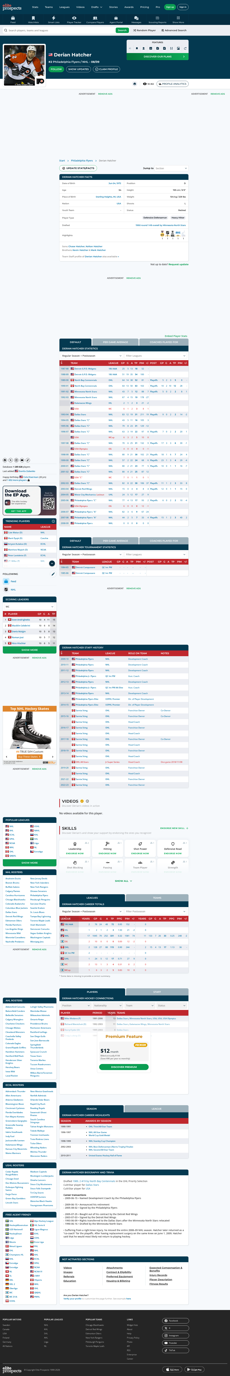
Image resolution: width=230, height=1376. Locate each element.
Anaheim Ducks (13, 878)
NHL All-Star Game (98, 1132)
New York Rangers (39, 887)
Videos (80, 7)
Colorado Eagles (13, 1043)
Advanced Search (176, 30)
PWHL (37, 1296)
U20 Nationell (16, 1229)
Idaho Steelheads (14, 1132)
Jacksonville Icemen (15, 1140)
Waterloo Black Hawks (41, 1201)
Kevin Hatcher (80, 250)
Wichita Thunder (38, 1151)
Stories (113, 7)
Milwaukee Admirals (40, 1015)
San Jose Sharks (38, 903)
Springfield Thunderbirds (36, 1046)
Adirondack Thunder (15, 1091)
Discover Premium (124, 1067)
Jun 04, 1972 (115, 183)
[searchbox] (66, 30)
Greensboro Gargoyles (16, 1120)
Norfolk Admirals (38, 1095)
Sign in (182, 7)
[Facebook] (5, 460)
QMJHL (12, 855)
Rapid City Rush (37, 1104)
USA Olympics (81, 448)
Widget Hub (132, 1325)
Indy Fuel (10, 1136)
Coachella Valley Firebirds (13, 1038)
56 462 (150, 84)
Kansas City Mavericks (16, 1149)
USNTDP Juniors (38, 1196)
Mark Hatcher (98, 250)
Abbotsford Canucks (15, 1006)
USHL (37, 826)
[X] (10, 460)
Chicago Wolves (13, 1027)
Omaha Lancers (38, 1180)
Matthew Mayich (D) (18, 549)
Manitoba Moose (38, 1011)
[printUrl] (134, 84)
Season (92, 1108)
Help (129, 1333)
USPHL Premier (112, 699)
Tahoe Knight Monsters (41, 1126)
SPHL (11, 839)
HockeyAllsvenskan (18, 1225)
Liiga (36, 843)
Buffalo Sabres (13, 887)
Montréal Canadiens (15, 937)
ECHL (43, 544)
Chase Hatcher (76, 246)
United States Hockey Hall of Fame (105, 1155)
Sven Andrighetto (21, 619)
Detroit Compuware (85, 567)
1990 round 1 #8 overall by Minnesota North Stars (161, 225)
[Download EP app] (30, 500)
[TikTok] (28, 460)
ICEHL (12, 1301)
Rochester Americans (40, 1027)
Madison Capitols (38, 1171)
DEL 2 (12, 1284)
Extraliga (38, 851)
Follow (56, 69)
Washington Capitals (40, 937)
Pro (158, 7)
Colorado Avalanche (15, 903)
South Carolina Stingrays (37, 1121)
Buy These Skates (28, 756)
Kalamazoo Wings (14, 1144)
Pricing (144, 7)
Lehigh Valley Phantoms (42, 1006)
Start (62, 160)
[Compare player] (171, 48)
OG (110, 448)
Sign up (170, 7)
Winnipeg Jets (37, 941)
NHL (85, 61)
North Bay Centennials (86, 380)
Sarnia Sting (82, 710)
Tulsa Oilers (36, 1143)
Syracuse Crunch (38, 1051)
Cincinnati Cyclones (15, 1108)
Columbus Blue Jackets (17, 908)
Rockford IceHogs (38, 1032)
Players (92, 991)
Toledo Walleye (37, 1130)
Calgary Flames (13, 891)
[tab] (75, 342)
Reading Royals (37, 1108)
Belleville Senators (14, 1015)
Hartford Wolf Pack (15, 1056)
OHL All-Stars (82, 762)
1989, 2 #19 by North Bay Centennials (94, 1181)
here (128, 1298)
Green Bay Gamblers (15, 1198)
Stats (35, 7)
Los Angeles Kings (14, 929)
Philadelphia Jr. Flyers (86, 676)
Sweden (6, 1325)
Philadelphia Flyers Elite (87, 699)
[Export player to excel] (157, 48)
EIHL (36, 1233)
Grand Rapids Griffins (16, 1047)
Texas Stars (36, 1056)
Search (122, 30)
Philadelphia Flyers (66, 61)
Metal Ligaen (15, 1246)
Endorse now (75, 853)
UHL (111, 494)
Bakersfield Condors (15, 1011)
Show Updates (78, 69)
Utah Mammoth (38, 924)
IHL (110, 403)
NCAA (43, 549)
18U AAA (113, 368)
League (156, 1108)
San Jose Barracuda (39, 1040)
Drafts (94, 7)
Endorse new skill (172, 828)
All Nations (7, 1346)
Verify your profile (72, 1298)
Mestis (12, 1242)
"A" (94, 511)
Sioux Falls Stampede (40, 1188)
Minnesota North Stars (86, 391)
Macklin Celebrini (21, 625)
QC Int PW (107, 567)
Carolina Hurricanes (15, 895)
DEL (11, 1280)
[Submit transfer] (185, 48)
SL (10, 1275)
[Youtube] (22, 460)
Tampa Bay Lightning (40, 916)
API (128, 1346)
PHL (36, 1246)
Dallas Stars (11, 912)
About (129, 1329)
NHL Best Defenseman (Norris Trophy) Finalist (111, 1146)
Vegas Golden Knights (41, 933)
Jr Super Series (112, 762)
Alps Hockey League (44, 1221)
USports (38, 1280)
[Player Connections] (143, 48)
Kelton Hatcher (94, 246)
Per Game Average (115, 342)
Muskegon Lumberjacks (42, 1175)
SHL (36, 839)
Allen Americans (13, 1095)
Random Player (146, 30)
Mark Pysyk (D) (15, 538)
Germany (7, 1341)
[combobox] (66, 30)
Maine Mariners (13, 1153)
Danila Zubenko (27, 471)
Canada (6, 1329)
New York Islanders (39, 882)
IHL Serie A (39, 1225)
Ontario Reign (37, 1019)
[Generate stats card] (150, 48)
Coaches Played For (164, 342)
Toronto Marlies (38, 1060)
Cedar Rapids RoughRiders (12, 1173)
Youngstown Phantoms (41, 1205)
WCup (111, 437)
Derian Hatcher (93, 256)
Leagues (64, 7)
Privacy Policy (133, 1337)
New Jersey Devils (38, 878)
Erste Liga (39, 1242)
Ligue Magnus (41, 1229)
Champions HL (16, 1254)
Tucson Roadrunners (40, 1064)
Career (130, 1358)
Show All (121, 880)
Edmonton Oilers (14, 920)
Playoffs (154, 380)
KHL (36, 834)
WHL (11, 847)
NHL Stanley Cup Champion (102, 1141)
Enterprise (132, 1354)
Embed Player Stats (176, 336)
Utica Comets (36, 1068)
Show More (30, 649)
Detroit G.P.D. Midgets (85, 368)
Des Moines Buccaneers (17, 1183)
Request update (179, 264)
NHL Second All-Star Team (101, 1149)
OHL (11, 851)
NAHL (37, 830)
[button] (178, 19)
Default (75, 342)
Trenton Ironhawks (39, 1135)
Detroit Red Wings (14, 916)
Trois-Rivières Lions (39, 1139)
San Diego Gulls (37, 1036)
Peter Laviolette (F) (17, 555)
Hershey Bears (13, 1067)
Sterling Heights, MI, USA (108, 196)
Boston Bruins (12, 882)
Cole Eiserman (30, 477)
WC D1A (13, 1296)
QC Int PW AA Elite (114, 687)
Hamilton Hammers (15, 1051)
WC (11, 1292)
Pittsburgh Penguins (40, 899)
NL (35, 847)
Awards (129, 7)
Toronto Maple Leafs (40, 920)
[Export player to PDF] (164, 48)
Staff (157, 991)
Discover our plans (158, 56)
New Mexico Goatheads (41, 1091)
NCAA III (38, 1271)
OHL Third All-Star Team (100, 1126)
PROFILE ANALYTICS (174, 83)
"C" (88, 420)
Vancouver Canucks (40, 929)
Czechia (44, 538)
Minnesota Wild (13, 933)
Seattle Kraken (37, 908)
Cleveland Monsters (15, 1032)
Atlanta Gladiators (14, 1099)
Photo (129, 1341)
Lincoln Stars (12, 1202)
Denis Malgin (19, 631)
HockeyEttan (15, 1233)
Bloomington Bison (15, 1104)
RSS (128, 1350)
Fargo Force (11, 1194)
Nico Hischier (19, 643)
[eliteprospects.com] (12, 7)
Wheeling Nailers (38, 1147)
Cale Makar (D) (15, 532)
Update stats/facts (80, 168)
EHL (11, 1250)
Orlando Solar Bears (40, 1099)
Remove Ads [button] (218, 94)
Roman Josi (18, 637)
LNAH (37, 1275)
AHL (11, 830)
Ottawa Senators (38, 891)
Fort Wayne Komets (15, 1116)
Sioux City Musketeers (41, 1184)
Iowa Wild (10, 1071)
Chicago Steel (12, 1178)
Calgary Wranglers (14, 1019)
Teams (49, 7)
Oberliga (13, 1288)
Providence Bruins (39, 1023)
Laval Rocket (12, 1075)
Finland (6, 1337)
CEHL (36, 1237)
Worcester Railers (38, 1156)
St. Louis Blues (37, 912)
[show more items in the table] (52, 563)
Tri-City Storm (37, 1192)
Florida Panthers (13, 924)
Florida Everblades (14, 1112)
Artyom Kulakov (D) (17, 544)
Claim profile (108, 69)
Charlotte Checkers (15, 1023)
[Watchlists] (137, 48)
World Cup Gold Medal (99, 1135)
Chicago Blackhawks (15, 899)
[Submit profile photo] (178, 48)
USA (119, 203)
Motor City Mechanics (85, 494)
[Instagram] (16, 460)
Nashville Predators (15, 941)
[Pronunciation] (130, 48)
